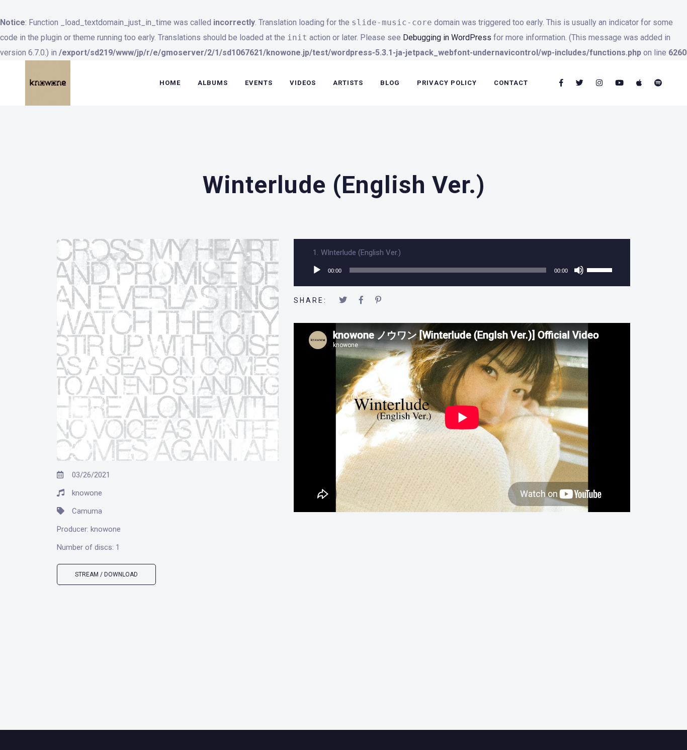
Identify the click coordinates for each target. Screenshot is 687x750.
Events (259, 83)
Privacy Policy (447, 83)
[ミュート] (579, 270)
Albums (213, 83)
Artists (348, 83)
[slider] (601, 269)
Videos (303, 83)
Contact (511, 83)
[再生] (317, 270)
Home (170, 83)
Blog (390, 83)
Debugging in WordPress (447, 37)
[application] (462, 270)
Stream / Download (106, 574)
